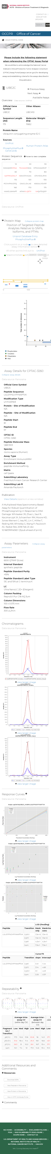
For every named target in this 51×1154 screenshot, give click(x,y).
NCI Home (7, 1130)
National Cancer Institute (20, 1144)
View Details (10, 499)
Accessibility (20, 1130)
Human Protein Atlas (37, 146)
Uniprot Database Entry (25, 236)
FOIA (10, 1132)
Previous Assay (37, 89)
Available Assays (41, 97)
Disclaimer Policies (38, 1130)
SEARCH (48, 25)
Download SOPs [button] (13, 1080)
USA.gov (39, 1144)
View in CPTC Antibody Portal (17, 1097)
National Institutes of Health (25, 1142)
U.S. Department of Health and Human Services (25, 1139)
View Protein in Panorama (16, 1091)
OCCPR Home (19, 1135)
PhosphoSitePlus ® (13, 148)
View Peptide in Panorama (16, 1085)
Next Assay (33, 93)
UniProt (9, 143)
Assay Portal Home (14, 40)
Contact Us (41, 14)
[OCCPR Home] (3, 40)
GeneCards (11, 151)
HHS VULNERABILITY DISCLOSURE (28, 1132)
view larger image (26, 682)
